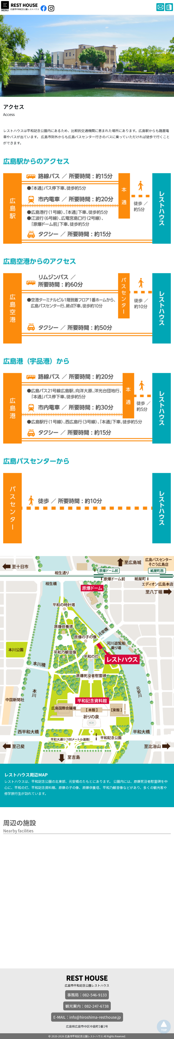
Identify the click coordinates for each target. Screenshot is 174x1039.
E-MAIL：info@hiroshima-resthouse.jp (87, 1017)
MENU (5, 9)
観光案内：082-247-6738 (87, 1006)
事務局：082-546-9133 (87, 994)
